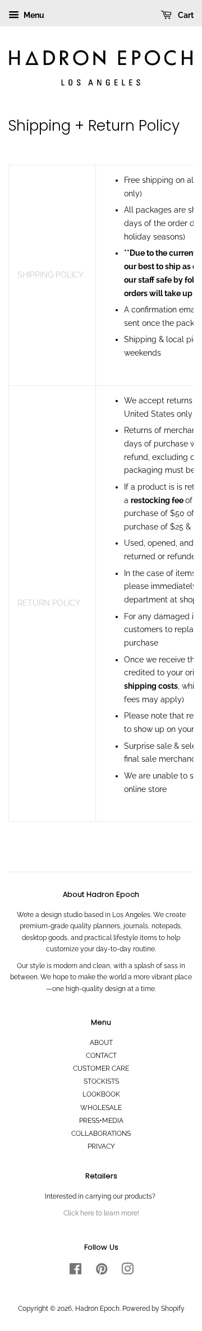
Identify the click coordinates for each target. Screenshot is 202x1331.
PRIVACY (101, 1146)
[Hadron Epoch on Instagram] (127, 1271)
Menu (33, 15)
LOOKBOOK (101, 1094)
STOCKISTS (101, 1081)
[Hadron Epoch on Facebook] (75, 1271)
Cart (185, 15)
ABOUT (101, 1043)
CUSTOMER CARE (101, 1068)
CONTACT (101, 1056)
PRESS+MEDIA (101, 1121)
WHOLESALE (101, 1108)
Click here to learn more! (101, 1213)
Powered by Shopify (153, 1308)
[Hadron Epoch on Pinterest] (101, 1271)
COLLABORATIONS (101, 1133)
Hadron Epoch (97, 1308)
